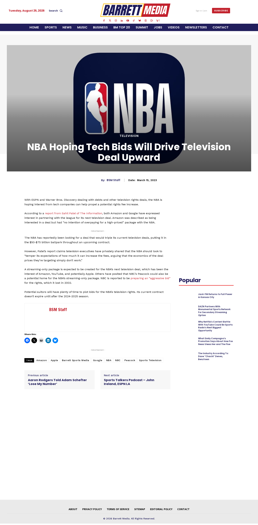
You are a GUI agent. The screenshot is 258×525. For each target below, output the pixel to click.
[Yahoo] (157, 20)
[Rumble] (151, 20)
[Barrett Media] (135, 10)
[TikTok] (133, 20)
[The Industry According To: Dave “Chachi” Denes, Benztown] (187, 356)
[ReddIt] (228, 204)
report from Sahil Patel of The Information (73, 213)
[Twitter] (109, 20)
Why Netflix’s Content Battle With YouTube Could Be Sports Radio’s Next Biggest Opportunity (215, 326)
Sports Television (150, 360)
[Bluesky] (139, 20)
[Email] (182, 212)
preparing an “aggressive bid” (150, 278)
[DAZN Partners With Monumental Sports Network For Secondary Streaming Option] (187, 311)
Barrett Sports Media (75, 360)
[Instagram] (115, 20)
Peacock (129, 360)
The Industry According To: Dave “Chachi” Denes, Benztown (213, 356)
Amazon (41, 360)
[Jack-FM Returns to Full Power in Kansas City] (187, 295)
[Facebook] (103, 20)
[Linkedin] (121, 20)
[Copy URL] (190, 212)
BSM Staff (113, 180)
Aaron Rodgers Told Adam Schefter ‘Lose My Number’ (57, 382)
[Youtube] (127, 20)
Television (129, 135)
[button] (56, 10)
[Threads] (145, 20)
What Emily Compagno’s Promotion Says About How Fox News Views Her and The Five (215, 341)
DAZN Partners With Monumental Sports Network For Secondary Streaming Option (214, 311)
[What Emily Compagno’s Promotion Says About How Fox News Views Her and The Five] (187, 341)
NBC (118, 360)
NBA (108, 360)
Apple (54, 360)
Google (97, 360)
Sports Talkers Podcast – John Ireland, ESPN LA (129, 382)
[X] (212, 204)
